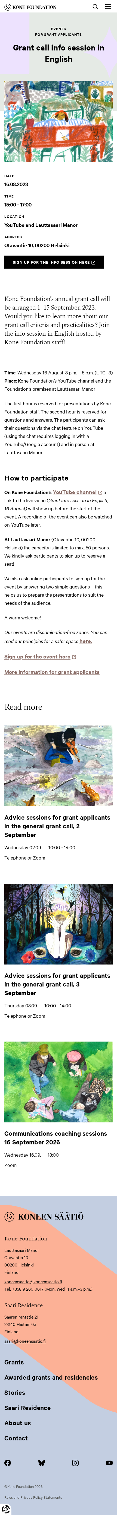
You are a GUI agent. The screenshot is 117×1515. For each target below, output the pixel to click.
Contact (16, 1438)
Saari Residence (27, 1407)
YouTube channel (76, 491)
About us (17, 1423)
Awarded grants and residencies (51, 1377)
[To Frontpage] (58, 1218)
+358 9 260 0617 (28, 1289)
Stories (14, 1392)
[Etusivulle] (39, 8)
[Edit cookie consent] (5, 1509)
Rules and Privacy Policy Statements (33, 1497)
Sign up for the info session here (58, 264)
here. (85, 640)
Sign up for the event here (38, 656)
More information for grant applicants (52, 671)
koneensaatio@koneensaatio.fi (33, 1281)
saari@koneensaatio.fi (25, 1341)
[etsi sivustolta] (95, 6)
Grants (14, 1362)
